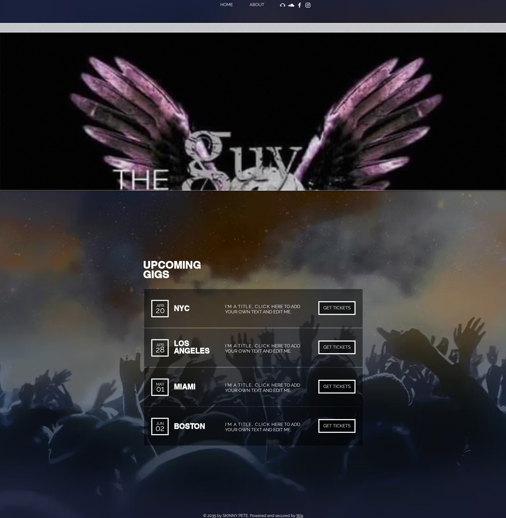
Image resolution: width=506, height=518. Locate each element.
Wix (299, 515)
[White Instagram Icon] (308, 5)
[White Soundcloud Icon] (291, 5)
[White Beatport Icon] (282, 5)
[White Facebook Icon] (299, 5)
